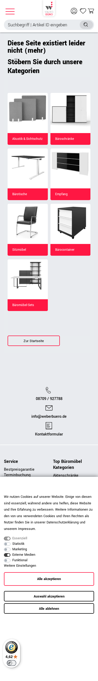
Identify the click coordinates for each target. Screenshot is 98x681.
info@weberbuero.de (49, 416)
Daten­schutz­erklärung (63, 522)
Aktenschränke (65, 475)
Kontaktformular (49, 434)
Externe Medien (23, 554)
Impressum (26, 529)
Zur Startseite (34, 341)
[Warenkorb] (91, 11)
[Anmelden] (74, 11)
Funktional (19, 560)
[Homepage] (49, 7)
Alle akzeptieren (49, 579)
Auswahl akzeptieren (49, 596)
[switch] (11, 663)
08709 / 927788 (49, 399)
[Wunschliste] (83, 11)
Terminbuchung (17, 475)
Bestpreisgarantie (19, 469)
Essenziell (19, 538)
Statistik (18, 543)
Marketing (19, 549)
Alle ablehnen (49, 608)
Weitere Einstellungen (20, 565)
